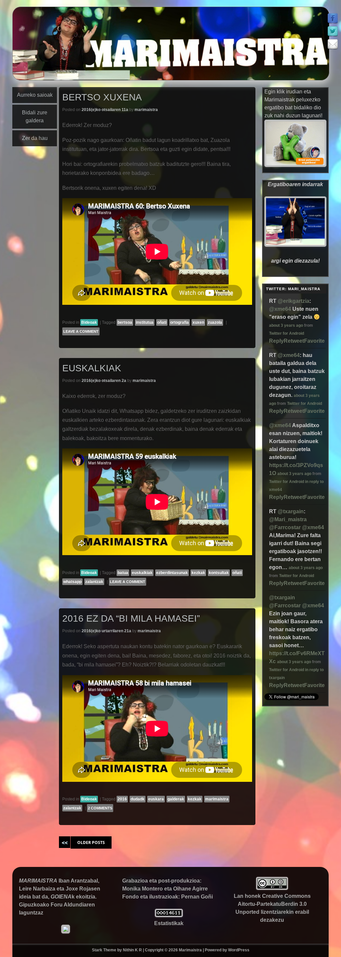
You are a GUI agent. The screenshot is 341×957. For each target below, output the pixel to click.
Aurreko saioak (35, 95)
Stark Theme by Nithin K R (117, 950)
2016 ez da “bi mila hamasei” (131, 618)
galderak (176, 799)
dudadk (138, 799)
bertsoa (125, 322)
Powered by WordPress (227, 950)
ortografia (179, 322)
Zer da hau (35, 138)
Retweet (294, 341)
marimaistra (146, 109)
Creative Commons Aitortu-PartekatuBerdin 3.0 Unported (273, 904)
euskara (156, 799)
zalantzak (94, 581)
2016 (122, 799)
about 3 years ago (286, 325)
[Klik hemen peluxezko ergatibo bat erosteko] (295, 165)
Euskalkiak (91, 368)
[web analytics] (169, 915)
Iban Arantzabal (78, 881)
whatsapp (72, 581)
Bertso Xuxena (102, 97)
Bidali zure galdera (34, 116)
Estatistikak (168, 923)
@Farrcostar (285, 527)
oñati (162, 322)
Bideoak (89, 322)
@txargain (291, 511)
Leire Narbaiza (37, 889)
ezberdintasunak (172, 572)
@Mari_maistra (288, 519)
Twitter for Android (286, 333)
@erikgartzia (293, 301)
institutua (145, 322)
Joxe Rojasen (83, 889)
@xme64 (280, 309)
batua (123, 572)
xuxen (198, 322)
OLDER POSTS (91, 842)
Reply (276, 341)
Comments (100, 808)
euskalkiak (142, 572)
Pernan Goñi (197, 896)
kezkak (198, 572)
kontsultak (219, 572)
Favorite (314, 341)
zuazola (215, 322)
